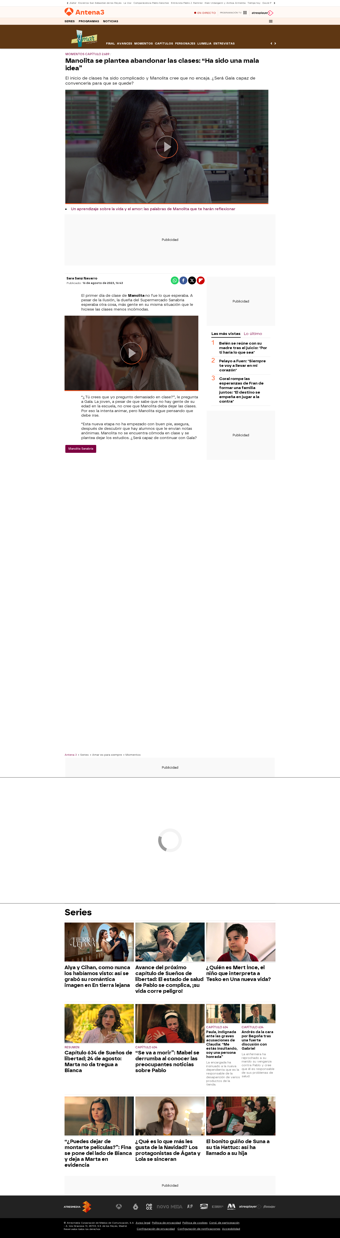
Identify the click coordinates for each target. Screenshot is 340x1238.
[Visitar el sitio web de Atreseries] (190, 1207)
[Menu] (270, 21)
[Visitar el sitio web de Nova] (163, 1207)
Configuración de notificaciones (198, 1228)
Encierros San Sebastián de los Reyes (100, 3)
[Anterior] (66, 3)
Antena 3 (71, 754)
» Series (83, 754)
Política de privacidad (166, 1222)
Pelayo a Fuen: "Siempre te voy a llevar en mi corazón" (242, 365)
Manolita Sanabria (80, 448)
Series (70, 21)
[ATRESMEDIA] (77, 1206)
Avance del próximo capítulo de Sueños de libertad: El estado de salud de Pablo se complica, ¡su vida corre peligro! (169, 979)
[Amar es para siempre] (85, 46)
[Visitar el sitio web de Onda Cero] (204, 1207)
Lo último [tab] (253, 333)
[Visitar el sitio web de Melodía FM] (231, 1207)
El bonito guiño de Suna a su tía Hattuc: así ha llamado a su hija (238, 1147)
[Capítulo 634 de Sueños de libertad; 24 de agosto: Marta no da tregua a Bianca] (99, 1024)
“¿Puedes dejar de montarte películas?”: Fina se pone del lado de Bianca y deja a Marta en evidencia (98, 1153)
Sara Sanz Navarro (82, 278)
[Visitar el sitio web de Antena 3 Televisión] (122, 1207)
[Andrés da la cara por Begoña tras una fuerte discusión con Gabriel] (258, 1014)
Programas (89, 21)
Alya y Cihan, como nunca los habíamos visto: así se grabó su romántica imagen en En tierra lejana (97, 976)
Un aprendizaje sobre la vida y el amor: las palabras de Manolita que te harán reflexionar (153, 209)
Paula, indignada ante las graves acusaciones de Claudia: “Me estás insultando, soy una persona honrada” (221, 1044)
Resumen (72, 1047)
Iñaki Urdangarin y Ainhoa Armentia (225, 3)
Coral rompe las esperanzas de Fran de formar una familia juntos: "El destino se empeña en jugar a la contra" (241, 390)
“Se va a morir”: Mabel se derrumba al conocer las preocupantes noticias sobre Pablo (167, 1061)
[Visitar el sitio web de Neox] (149, 1207)
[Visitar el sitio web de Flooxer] (269, 1207)
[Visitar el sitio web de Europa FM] (218, 1207)
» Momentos (132, 754)
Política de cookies (195, 1222)
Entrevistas (224, 43)
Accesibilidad (231, 1228)
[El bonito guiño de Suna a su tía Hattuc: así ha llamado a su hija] (240, 1116)
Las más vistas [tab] (225, 333)
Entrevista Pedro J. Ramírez (187, 3)
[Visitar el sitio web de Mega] (177, 1207)
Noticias (110, 21)
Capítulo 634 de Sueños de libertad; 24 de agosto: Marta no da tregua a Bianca (98, 1061)
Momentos (143, 43)
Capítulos (164, 43)
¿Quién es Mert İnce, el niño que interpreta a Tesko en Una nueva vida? (238, 973)
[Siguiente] (273, 3)
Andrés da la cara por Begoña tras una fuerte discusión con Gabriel (257, 1040)
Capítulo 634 (146, 1047)
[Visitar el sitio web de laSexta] (135, 1207)
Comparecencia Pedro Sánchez (151, 3)
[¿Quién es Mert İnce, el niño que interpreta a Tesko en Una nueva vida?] (240, 942)
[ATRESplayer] (262, 13)
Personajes (185, 43)
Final (110, 43)
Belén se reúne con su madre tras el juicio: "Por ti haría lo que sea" (243, 348)
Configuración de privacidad (156, 1228)
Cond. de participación (224, 1222)
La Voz (127, 3)
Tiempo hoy (254, 3)
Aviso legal (143, 1222)
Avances (124, 43)
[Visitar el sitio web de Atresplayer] (250, 1207)
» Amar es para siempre (106, 754)
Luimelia (204, 43)
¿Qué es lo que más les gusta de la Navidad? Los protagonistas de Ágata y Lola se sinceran (167, 1150)
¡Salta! (72, 3)
